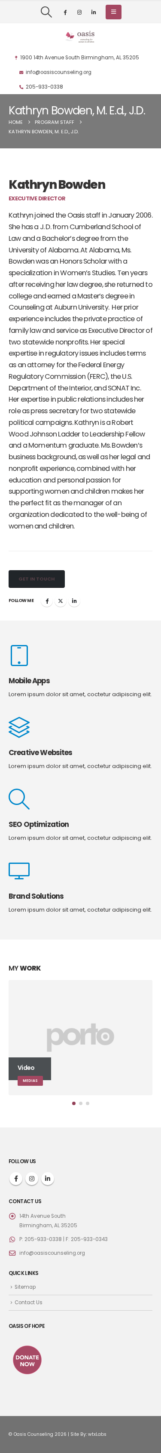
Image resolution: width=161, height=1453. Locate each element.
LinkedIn (74, 601)
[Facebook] (65, 12)
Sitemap (25, 1287)
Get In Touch (36, 578)
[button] (46, 12)
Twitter (61, 601)
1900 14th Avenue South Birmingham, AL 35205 (79, 57)
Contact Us (29, 1302)
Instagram (31, 1178)
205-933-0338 (44, 86)
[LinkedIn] (94, 12)
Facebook (47, 601)
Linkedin (47, 1178)
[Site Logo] (80, 37)
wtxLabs (97, 1434)
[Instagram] (79, 12)
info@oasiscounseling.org (58, 72)
